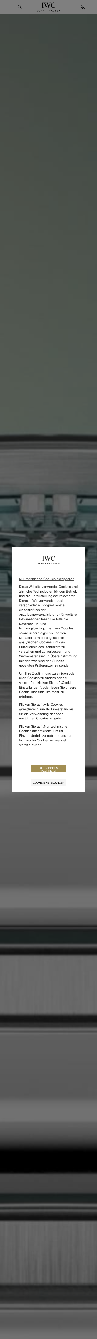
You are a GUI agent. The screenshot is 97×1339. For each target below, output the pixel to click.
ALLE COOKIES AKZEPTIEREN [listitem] (49, 769)
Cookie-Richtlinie (32, 692)
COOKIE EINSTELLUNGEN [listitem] (48, 782)
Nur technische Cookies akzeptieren (46, 579)
